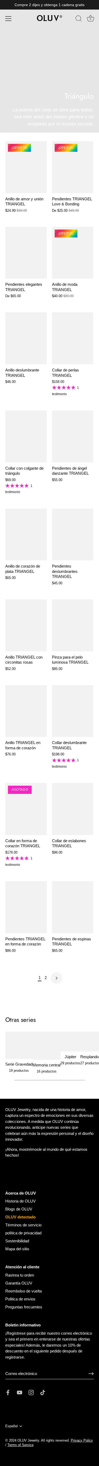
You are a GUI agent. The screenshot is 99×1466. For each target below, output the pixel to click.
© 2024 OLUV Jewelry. (22, 1440)
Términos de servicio (23, 1225)
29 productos (70, 1063)
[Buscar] (78, 19)
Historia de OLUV (20, 1201)
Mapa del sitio (17, 1249)
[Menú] (8, 18)
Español (11, 1426)
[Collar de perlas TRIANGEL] (72, 338)
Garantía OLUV (18, 1283)
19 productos (19, 1071)
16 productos (46, 1071)
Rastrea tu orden (19, 1275)
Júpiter (70, 1056)
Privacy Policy (82, 1440)
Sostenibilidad (17, 1241)
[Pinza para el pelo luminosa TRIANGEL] (72, 625)
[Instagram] (31, 1392)
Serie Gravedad (18, 1064)
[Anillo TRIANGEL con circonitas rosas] (26, 625)
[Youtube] (19, 1392)
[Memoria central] (46, 1046)
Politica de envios (20, 1299)
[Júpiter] (70, 1042)
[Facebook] (8, 1392)
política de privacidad (23, 1233)
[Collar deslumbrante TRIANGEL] (72, 711)
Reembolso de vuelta (23, 1291)
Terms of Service (20, 1445)
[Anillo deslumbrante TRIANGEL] (26, 338)
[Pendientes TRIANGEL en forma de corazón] (26, 907)
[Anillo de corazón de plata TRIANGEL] (26, 535)
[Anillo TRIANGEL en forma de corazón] (26, 711)
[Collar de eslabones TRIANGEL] (72, 809)
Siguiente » (56, 978)
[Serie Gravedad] (18, 1045)
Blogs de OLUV (18, 1209)
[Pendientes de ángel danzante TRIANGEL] (72, 436)
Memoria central (46, 1065)
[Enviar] (91, 1373)
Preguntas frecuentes (23, 1307)
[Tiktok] (42, 1392)
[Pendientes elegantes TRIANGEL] (26, 253)
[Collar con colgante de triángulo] (26, 436)
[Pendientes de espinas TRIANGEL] (72, 907)
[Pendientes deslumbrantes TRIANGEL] (72, 535)
